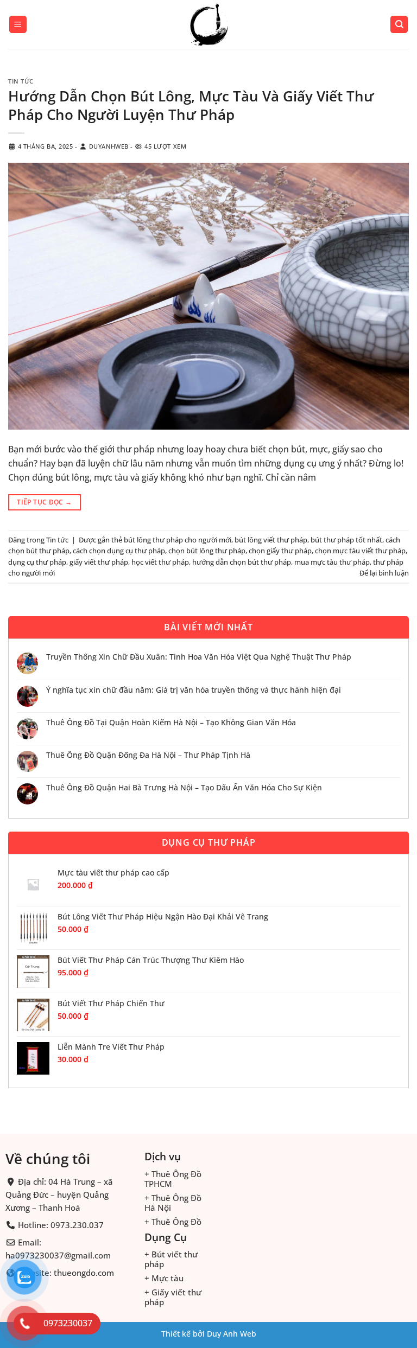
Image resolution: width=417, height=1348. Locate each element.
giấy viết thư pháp (99, 562)
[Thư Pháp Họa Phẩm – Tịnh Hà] (208, 24)
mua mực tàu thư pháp (332, 562)
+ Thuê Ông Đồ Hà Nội (172, 1202)
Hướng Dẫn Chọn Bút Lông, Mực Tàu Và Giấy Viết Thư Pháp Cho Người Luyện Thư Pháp (191, 105)
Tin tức (21, 81)
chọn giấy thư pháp (280, 550)
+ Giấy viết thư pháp (172, 1297)
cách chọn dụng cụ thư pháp (119, 550)
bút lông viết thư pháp (271, 540)
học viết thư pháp (160, 562)
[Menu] (18, 25)
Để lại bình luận (384, 573)
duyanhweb (109, 146)
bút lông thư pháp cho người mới (177, 540)
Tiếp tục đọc (44, 502)
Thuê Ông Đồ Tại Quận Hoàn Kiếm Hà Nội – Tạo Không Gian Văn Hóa (171, 722)
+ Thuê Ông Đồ (172, 1221)
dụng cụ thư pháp (37, 562)
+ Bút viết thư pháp (171, 1259)
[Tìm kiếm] (399, 25)
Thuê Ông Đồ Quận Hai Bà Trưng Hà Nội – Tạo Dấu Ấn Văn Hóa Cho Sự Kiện (184, 788)
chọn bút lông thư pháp (206, 550)
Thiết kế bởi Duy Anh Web (208, 1333)
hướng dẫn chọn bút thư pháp (241, 562)
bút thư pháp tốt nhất (346, 540)
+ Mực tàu (164, 1278)
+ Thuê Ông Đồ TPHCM (172, 1178)
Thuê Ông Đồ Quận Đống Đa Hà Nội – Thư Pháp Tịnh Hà (148, 755)
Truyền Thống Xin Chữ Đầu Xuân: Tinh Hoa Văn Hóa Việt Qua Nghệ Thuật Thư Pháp (198, 657)
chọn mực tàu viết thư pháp (360, 550)
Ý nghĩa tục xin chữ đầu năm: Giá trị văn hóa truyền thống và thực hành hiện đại (193, 690)
